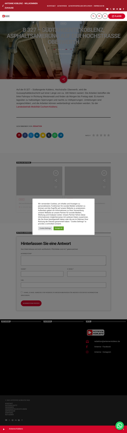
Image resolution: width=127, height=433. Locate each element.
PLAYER (116, 16)
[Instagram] (120, 9)
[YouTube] (107, 9)
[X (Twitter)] (110, 9)
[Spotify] (114, 9)
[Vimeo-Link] (6, 16)
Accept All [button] (58, 228)
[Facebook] (124, 9)
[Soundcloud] (117, 9)
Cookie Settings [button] (45, 228)
